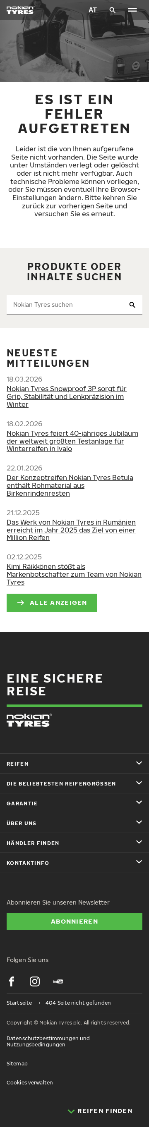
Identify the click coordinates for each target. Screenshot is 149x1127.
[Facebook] (11, 981)
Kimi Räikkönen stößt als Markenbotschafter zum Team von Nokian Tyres (74, 574)
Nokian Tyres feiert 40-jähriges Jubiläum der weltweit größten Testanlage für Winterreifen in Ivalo (72, 441)
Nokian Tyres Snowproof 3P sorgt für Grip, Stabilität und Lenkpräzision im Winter (67, 396)
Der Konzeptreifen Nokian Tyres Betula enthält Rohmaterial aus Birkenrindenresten (70, 485)
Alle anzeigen (58, 602)
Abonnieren (74, 921)
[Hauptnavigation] (132, 10)
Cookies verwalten (30, 1082)
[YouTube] (58, 981)
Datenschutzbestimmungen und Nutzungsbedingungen (48, 1041)
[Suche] (113, 10)
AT (93, 10)
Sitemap (17, 1063)
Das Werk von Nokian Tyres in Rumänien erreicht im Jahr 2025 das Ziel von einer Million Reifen (71, 530)
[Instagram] (34, 981)
